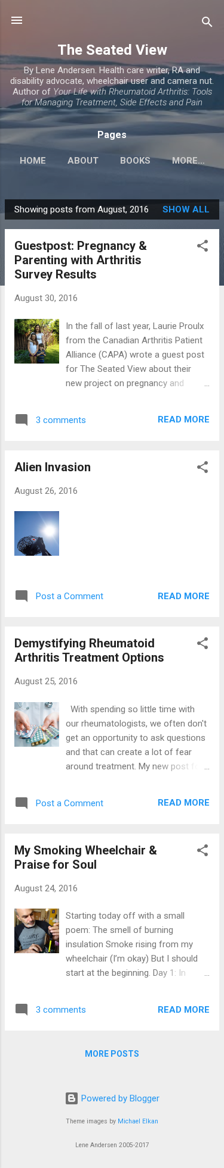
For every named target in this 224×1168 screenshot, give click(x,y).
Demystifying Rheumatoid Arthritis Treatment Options (89, 650)
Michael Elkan (138, 1121)
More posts (112, 1054)
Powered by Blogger (119, 1098)
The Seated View (112, 50)
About (83, 160)
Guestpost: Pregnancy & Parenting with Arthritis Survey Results (80, 260)
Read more (184, 419)
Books (135, 160)
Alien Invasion (52, 467)
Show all (186, 209)
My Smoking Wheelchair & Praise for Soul (85, 857)
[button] (202, 248)
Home (33, 160)
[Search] (207, 24)
